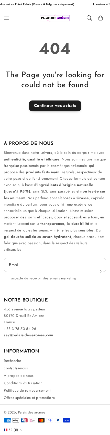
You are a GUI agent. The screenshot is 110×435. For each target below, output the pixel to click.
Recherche (12, 360)
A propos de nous (19, 375)
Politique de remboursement (27, 390)
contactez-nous (16, 368)
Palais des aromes (31, 412)
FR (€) (13, 429)
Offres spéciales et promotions (29, 397)
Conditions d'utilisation (23, 383)
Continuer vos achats (55, 105)
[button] (6, 18)
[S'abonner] (100, 271)
